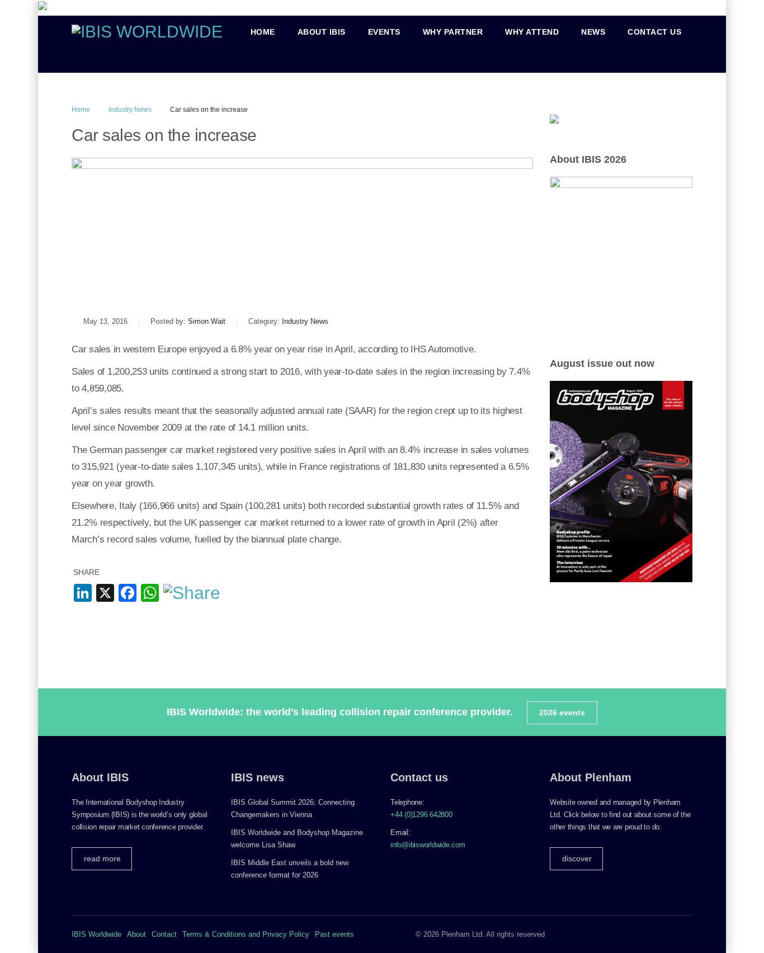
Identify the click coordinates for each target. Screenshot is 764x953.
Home (263, 31)
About (136, 934)
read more (102, 858)
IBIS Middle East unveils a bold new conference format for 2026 (289, 868)
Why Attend (532, 31)
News (593, 31)
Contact (164, 934)
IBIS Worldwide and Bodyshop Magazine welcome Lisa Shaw (297, 838)
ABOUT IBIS (322, 31)
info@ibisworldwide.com (427, 845)
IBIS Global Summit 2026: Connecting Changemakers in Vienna (293, 808)
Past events (334, 934)
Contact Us (654, 31)
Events (384, 31)
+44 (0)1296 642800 (421, 814)
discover (577, 858)
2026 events (562, 712)
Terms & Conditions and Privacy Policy (245, 934)
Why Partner (453, 31)
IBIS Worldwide (96, 934)
